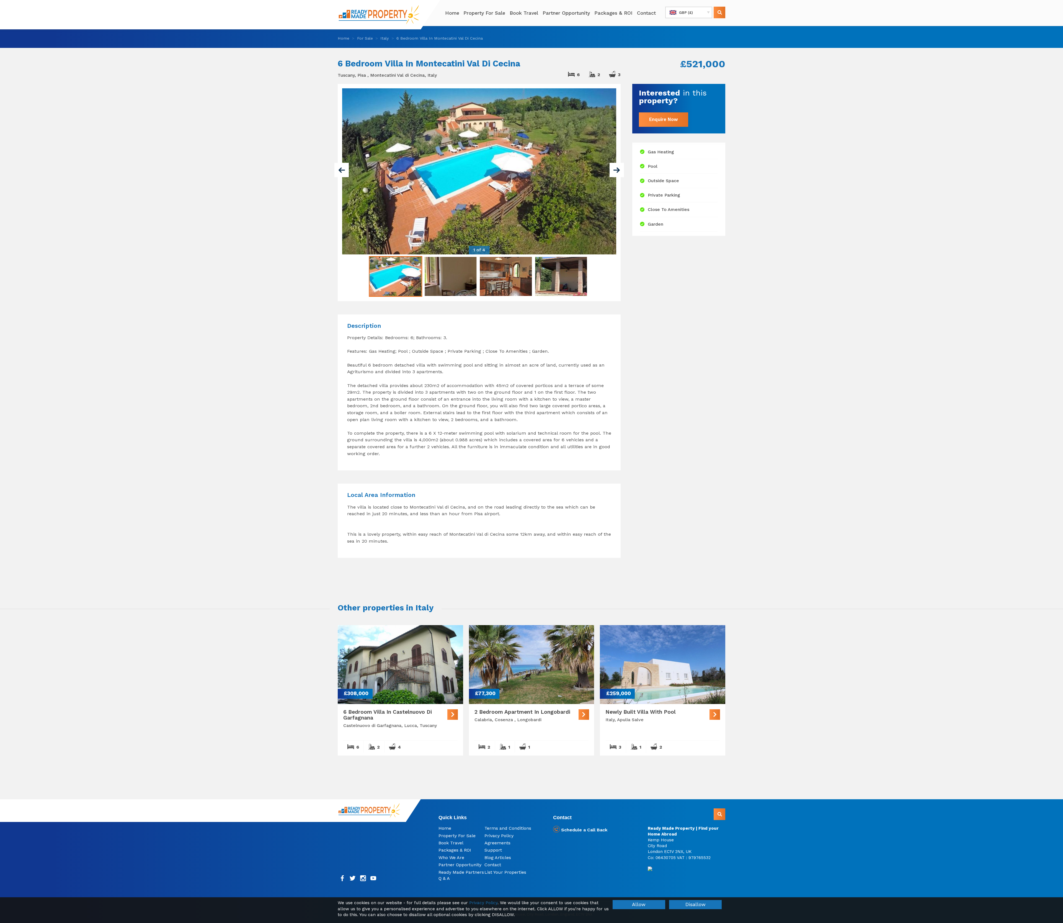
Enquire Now (663, 119)
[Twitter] (352, 878)
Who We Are (451, 857)
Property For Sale (484, 13)
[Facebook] (342, 878)
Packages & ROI (613, 13)
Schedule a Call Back (583, 829)
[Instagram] (363, 878)
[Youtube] (373, 878)
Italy (384, 38)
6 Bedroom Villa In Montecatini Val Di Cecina (439, 38)
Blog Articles (497, 857)
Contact (646, 13)
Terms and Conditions (507, 828)
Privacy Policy (499, 835)
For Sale (365, 38)
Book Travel (524, 13)
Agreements (497, 842)
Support (493, 850)
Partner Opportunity (566, 13)
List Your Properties (505, 872)
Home (452, 13)
